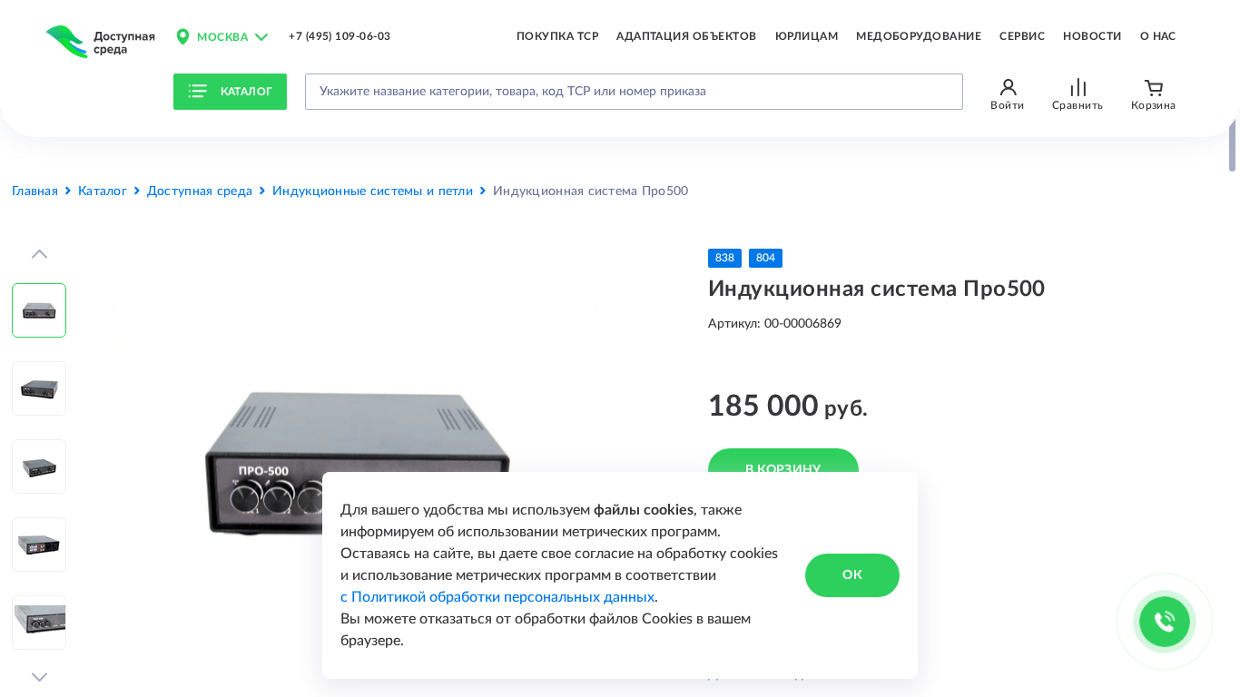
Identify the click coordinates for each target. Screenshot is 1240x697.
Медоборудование (918, 36)
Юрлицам (806, 36)
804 (765, 257)
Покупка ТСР (557, 36)
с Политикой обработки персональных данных (497, 597)
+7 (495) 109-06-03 (340, 36)
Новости (1092, 36)
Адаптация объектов (686, 36)
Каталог (247, 91)
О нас (1158, 36)
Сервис (1022, 36)
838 (724, 257)
